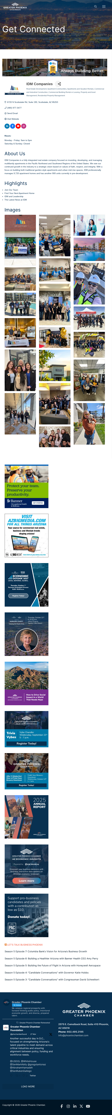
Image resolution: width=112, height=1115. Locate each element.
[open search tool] (95, 6)
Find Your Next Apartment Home (19, 193)
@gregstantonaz (37, 1064)
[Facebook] (61, 1106)
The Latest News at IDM (16, 200)
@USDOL (15, 1061)
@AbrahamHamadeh (21, 1067)
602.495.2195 (75, 1031)
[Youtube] (88, 1106)
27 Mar (33, 1034)
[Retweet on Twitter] (17, 1022)
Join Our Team (11, 190)
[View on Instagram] (23, 128)
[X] (81, 1106)
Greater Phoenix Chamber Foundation (25, 1028)
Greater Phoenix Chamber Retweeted (35, 1023)
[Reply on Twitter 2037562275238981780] (12, 1076)
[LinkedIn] (74, 1106)
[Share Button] (58, 84)
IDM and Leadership (14, 196)
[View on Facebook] (12, 128)
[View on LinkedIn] (7, 128)
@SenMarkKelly (18, 1064)
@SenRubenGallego (21, 1070)
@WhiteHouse (28, 1061)
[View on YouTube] (18, 128)
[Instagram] (68, 1106)
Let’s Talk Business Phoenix (25, 944)
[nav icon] (103, 6)
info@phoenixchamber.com (73, 1035)
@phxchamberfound (18, 1034)
